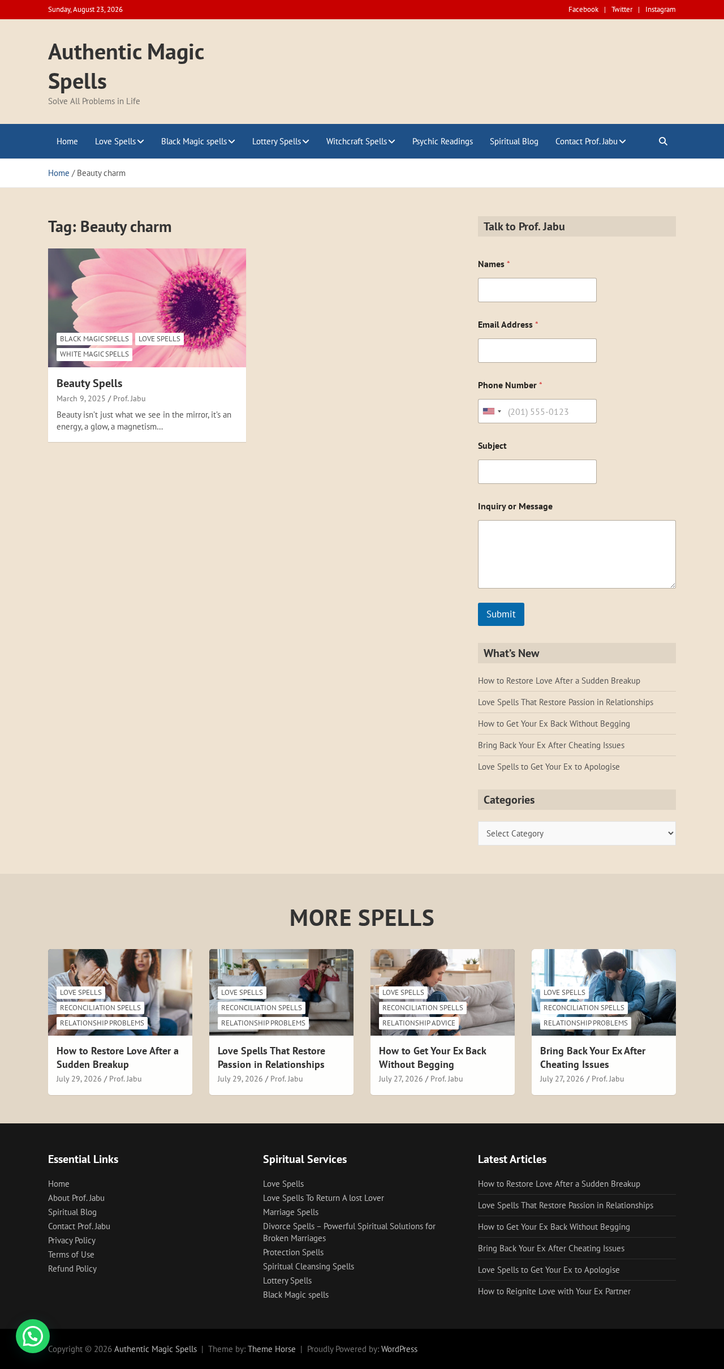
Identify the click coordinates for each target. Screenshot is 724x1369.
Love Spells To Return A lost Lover (323, 1197)
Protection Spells (293, 1252)
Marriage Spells (290, 1212)
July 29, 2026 (79, 1079)
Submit (501, 614)
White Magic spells (94, 354)
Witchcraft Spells (356, 141)
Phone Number (510, 385)
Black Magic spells (194, 141)
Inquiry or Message (515, 506)
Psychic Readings (442, 141)
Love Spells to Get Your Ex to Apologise (549, 766)
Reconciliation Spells (100, 1007)
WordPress (399, 1349)
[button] (33, 1336)
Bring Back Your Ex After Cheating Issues (551, 745)
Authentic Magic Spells (155, 1349)
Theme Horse (272, 1349)
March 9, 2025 (81, 398)
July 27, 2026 (401, 1079)
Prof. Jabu (129, 398)
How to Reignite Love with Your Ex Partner (554, 1291)
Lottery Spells (276, 141)
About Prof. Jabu (76, 1197)
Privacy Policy (72, 1240)
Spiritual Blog (514, 141)
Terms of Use (71, 1254)
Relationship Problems (102, 1023)
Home (67, 141)
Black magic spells (94, 339)
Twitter (621, 9)
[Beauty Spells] (147, 307)
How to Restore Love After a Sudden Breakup (559, 680)
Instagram (660, 9)
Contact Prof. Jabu (586, 141)
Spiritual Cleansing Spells (308, 1266)
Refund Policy (72, 1268)
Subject (492, 445)
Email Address (508, 324)
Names (494, 264)
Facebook (583, 9)
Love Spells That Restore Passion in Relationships (565, 702)
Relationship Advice (418, 1023)
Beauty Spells (89, 383)
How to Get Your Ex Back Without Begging (554, 723)
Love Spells (115, 141)
